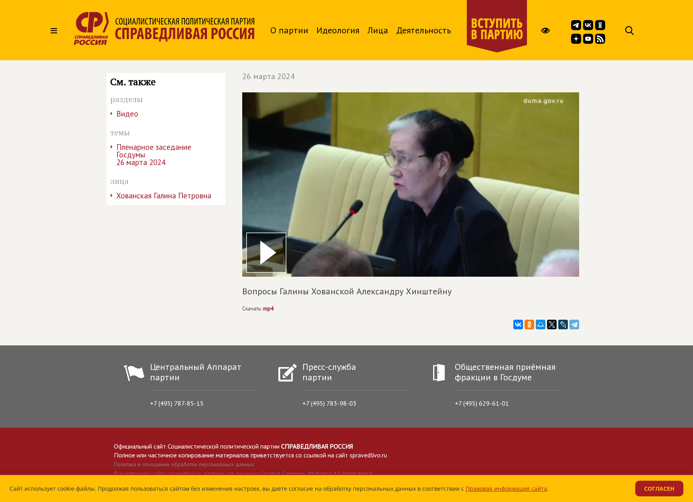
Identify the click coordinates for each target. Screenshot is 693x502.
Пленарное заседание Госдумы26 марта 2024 (153, 154)
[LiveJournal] (563, 324)
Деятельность (423, 30)
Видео (127, 113)
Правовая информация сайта (506, 488)
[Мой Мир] (540, 324)
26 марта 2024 (268, 76)
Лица (377, 30)
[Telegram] (574, 324)
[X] (552, 324)
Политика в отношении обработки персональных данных (184, 464)
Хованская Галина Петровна (163, 195)
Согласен (659, 488)
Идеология (337, 30)
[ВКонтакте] (518, 324)
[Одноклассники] (529, 324)
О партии (289, 30)
